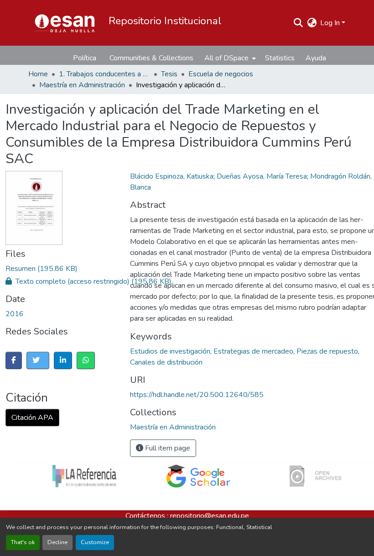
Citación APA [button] (32, 418)
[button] (64, 22)
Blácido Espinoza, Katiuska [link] (171, 176)
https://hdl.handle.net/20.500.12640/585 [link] (197, 395)
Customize (95, 542)
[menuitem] (229, 58)
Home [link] (38, 74)
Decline (57, 542)
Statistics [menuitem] (280, 58)
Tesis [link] (169, 74)
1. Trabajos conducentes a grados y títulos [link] (104, 74)
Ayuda (316, 58)
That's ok (23, 542)
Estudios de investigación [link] (170, 351)
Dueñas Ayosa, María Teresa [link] (262, 176)
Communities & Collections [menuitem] (151, 58)
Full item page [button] (166, 448)
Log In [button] (331, 23)
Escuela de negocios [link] (220, 74)
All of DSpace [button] (226, 58)
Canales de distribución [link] (166, 362)
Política (84, 58)
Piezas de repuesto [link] (327, 351)
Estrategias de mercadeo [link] (253, 351)
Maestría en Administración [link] (82, 85)
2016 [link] (14, 314)
